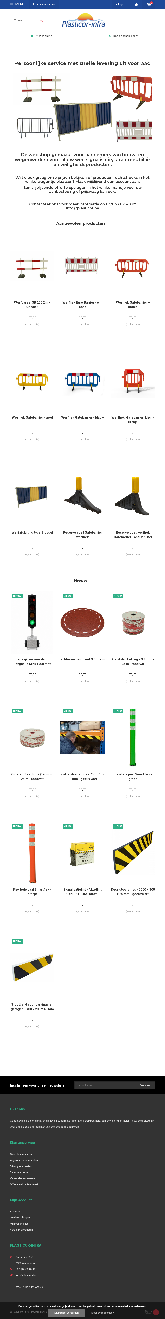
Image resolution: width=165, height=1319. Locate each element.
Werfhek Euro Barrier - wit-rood (82, 304)
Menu (19, 4)
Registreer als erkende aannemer (126, 35)
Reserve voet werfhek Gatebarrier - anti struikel (133, 535)
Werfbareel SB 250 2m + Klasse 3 (32, 304)
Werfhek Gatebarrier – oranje (133, 304)
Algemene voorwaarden (24, 1160)
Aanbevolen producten (80, 223)
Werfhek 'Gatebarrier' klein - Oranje (132, 419)
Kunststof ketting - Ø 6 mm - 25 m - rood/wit (32, 776)
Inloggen (121, 4)
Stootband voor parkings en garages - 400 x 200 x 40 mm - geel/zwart (32, 1007)
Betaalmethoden (19, 1172)
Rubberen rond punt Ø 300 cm (82, 659)
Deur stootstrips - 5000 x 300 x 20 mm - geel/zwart (133, 892)
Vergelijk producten (21, 1229)
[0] (148, 4)
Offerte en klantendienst (24, 1184)
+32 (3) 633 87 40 (25, 1269)
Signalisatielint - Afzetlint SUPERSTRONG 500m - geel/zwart (82, 892)
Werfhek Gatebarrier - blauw (82, 417)
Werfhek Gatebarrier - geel (32, 417)
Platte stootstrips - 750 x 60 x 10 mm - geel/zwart (82, 776)
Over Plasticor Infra (21, 1154)
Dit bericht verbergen (66, 1312)
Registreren (16, 1211)
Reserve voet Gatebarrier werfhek (82, 535)
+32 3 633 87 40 (46, 4)
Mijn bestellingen (20, 1217)
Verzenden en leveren (22, 1178)
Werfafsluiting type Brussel (32, 532)
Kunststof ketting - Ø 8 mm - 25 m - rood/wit (132, 661)
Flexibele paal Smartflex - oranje (32, 892)
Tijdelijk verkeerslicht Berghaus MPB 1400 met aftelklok (32, 661)
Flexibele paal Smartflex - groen (133, 776)
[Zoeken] (41, 20)
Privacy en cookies (21, 1166)
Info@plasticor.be (82, 208)
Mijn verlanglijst (19, 1223)
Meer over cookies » (103, 1312)
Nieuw (80, 580)
